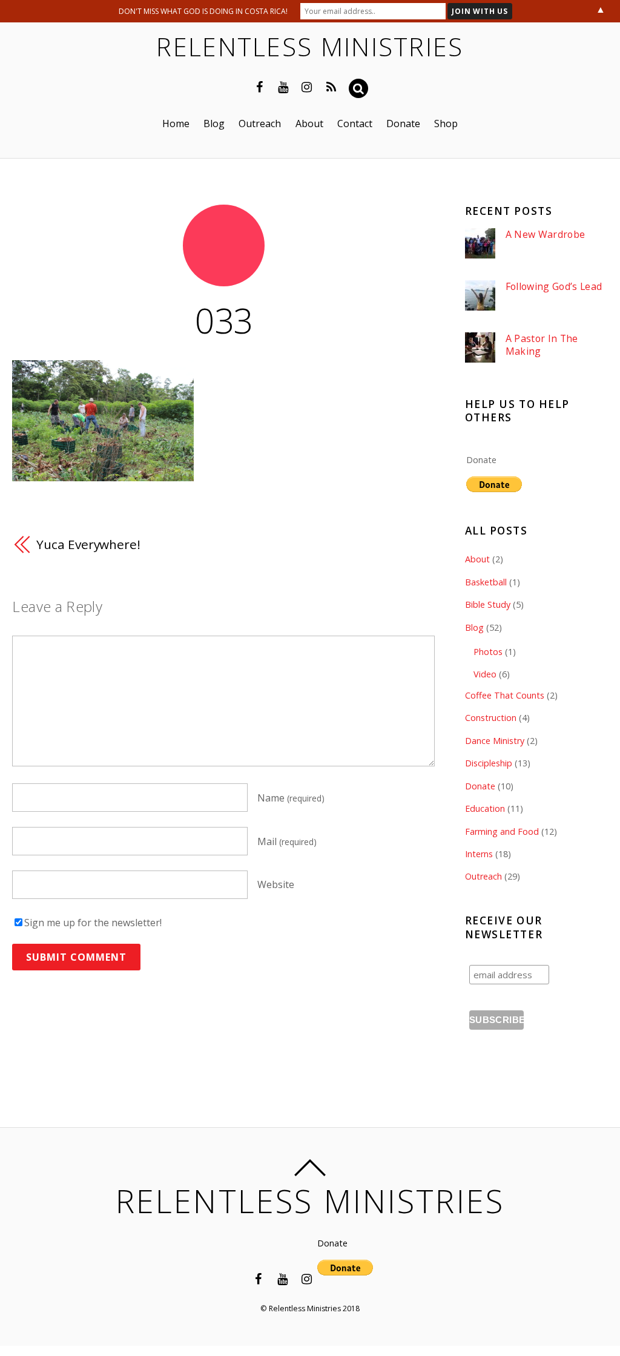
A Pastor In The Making (542, 344)
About (309, 123)
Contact (354, 123)
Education (485, 808)
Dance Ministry (494, 740)
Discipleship (488, 763)
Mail (287, 841)
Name (291, 798)
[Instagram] (307, 86)
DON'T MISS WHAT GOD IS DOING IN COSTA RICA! (203, 11)
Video (484, 674)
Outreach (260, 123)
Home (176, 123)
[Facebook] (260, 86)
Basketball (486, 582)
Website (275, 885)
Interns (479, 854)
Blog (214, 123)
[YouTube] (283, 86)
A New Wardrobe (545, 234)
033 (223, 320)
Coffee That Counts (504, 695)
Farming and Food (502, 831)
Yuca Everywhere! (88, 544)
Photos (488, 651)
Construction (490, 717)
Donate (403, 123)
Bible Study (487, 604)
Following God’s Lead (554, 286)
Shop (446, 123)
